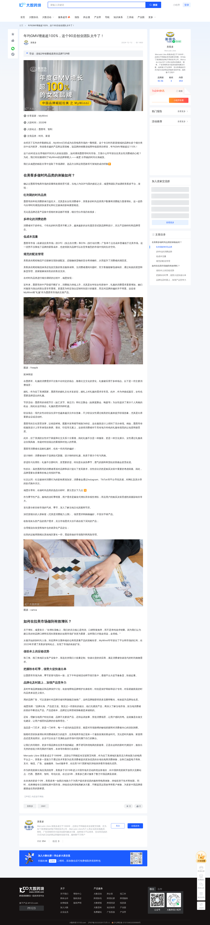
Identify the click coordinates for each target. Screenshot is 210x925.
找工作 (123, 893)
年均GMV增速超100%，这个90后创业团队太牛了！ (51, 25)
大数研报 (98, 903)
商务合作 (64, 898)
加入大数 (64, 907)
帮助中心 (77, 893)
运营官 (52, 861)
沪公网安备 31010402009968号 (127, 922)
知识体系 (111, 907)
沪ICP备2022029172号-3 (99, 922)
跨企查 (110, 893)
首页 (21, 25)
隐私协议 (77, 898)
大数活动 (98, 893)
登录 (186, 4)
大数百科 (98, 907)
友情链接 (64, 903)
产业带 (123, 912)
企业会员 (64, 912)
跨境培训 (111, 903)
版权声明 (77, 903)
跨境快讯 (98, 898)
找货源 (123, 903)
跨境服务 (124, 898)
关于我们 (64, 893)
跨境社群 (111, 898)
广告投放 (111, 912)
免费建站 (98, 912)
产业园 (123, 907)
